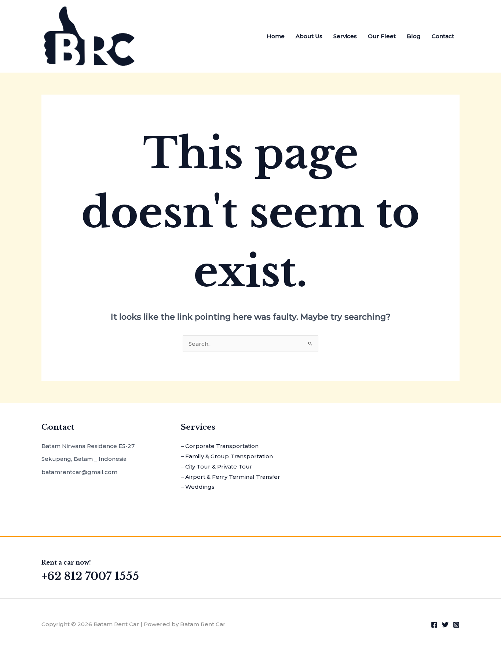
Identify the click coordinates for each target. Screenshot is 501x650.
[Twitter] (445, 624)
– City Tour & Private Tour (216, 466)
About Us (309, 36)
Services (345, 36)
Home (276, 36)
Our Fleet (382, 36)
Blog (414, 36)
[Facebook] (434, 624)
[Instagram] (456, 624)
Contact (443, 36)
